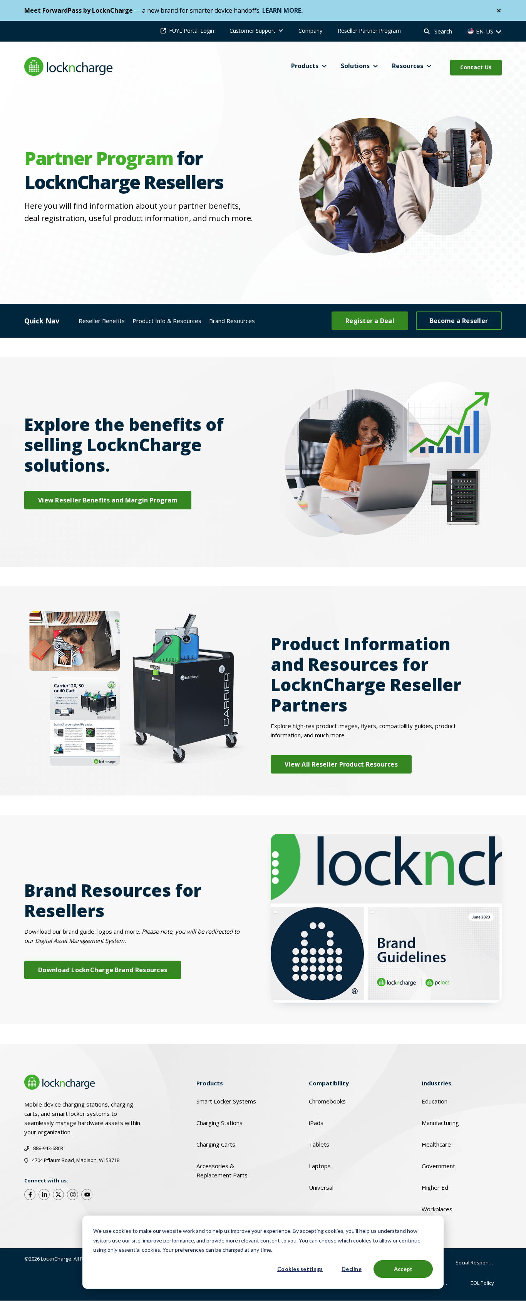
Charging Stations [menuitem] (219, 1123)
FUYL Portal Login (191, 30)
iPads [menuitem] (316, 1123)
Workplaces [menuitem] (437, 1209)
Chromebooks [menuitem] (327, 1101)
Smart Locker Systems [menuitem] (226, 1101)
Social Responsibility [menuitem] (479, 1262)
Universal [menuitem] (321, 1187)
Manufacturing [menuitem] (440, 1123)
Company (310, 30)
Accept (403, 1269)
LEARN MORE (281, 10)
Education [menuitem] (434, 1101)
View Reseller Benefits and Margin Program (108, 500)
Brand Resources (232, 321)
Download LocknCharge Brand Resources (102, 970)
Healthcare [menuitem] (436, 1144)
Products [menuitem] (209, 1083)
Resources (407, 66)
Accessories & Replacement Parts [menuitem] (222, 1170)
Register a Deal (369, 320)
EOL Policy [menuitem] (482, 1282)
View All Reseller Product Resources (341, 764)
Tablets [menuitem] (319, 1144)
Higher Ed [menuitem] (435, 1187)
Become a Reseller (459, 320)
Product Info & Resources (166, 321)
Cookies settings (300, 1269)
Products (304, 66)
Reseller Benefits (102, 321)
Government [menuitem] (438, 1166)
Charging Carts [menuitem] (215, 1144)
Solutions (355, 66)
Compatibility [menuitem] (329, 1083)
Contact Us (476, 67)
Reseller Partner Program (369, 30)
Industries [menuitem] (436, 1083)
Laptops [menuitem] (320, 1166)
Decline (352, 1269)
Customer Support (252, 30)
